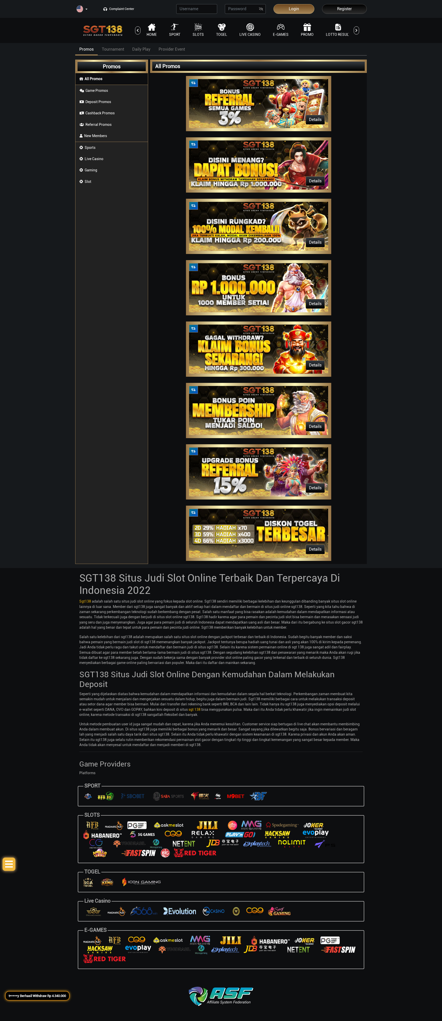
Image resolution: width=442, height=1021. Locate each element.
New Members (95, 136)
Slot (88, 182)
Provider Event (172, 49)
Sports (90, 148)
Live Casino (94, 159)
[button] (81, 9)
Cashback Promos (100, 113)
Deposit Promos (98, 102)
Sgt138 (85, 601)
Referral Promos (98, 125)
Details (315, 119)
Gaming (91, 170)
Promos (86, 49)
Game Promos (96, 90)
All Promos (93, 79)
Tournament (113, 49)
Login (294, 8)
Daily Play (141, 49)
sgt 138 (195, 709)
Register (344, 8)
